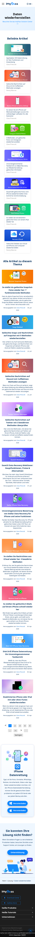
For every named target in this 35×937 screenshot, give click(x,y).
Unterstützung (17, 852)
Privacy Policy (17, 935)
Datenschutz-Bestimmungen (12, 928)
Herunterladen (19, 803)
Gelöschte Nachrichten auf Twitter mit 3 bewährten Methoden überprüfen (17, 423)
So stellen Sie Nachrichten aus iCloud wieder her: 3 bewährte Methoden (18, 559)
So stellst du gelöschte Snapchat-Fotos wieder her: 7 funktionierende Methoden (17, 290)
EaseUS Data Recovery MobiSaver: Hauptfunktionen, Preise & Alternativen (17, 468)
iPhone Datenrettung (18, 773)
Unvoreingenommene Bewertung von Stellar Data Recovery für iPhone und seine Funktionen (17, 514)
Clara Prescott (11, 64)
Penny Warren (11, 90)
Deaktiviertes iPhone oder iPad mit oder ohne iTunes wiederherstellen (17, 700)
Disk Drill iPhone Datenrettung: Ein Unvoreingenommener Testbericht (17, 654)
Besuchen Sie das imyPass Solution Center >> (17, 23)
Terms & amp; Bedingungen (13, 930)
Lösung (10, 881)
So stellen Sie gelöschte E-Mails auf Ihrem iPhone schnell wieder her (17, 607)
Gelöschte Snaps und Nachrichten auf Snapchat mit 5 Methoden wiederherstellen (17, 336)
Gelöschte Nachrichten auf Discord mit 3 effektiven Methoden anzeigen (17, 379)
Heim (4, 881)
